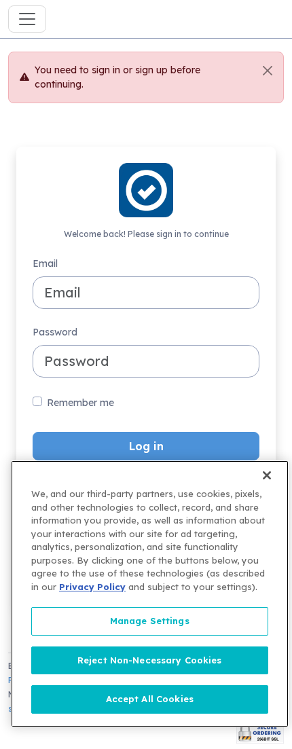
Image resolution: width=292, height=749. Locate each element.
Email (45, 263)
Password (55, 332)
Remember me (80, 403)
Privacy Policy (92, 586)
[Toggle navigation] (27, 19)
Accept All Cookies (150, 698)
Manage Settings (149, 620)
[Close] (267, 70)
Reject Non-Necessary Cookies (149, 660)
